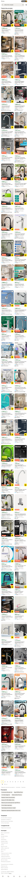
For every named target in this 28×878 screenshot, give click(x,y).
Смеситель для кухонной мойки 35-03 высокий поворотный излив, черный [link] (20, 694)
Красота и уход (4, 846)
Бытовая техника (4, 836)
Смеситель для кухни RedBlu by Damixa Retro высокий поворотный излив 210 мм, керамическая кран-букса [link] (7, 132)
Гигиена (2, 837)
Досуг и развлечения (5, 832)
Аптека (2, 844)
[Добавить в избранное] (12, 11)
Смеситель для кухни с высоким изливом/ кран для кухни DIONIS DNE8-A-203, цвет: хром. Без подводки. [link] (7, 208)
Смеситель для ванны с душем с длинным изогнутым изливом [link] (20, 668)
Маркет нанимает (4, 867)
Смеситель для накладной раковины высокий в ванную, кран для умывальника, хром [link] (7, 56)
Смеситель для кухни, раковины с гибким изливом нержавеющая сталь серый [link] (7, 514)
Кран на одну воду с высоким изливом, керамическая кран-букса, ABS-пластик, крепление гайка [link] (20, 490)
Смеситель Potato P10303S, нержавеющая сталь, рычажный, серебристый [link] (7, 158)
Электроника (3, 839)
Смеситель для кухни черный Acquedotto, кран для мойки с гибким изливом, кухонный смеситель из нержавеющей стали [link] (20, 184)
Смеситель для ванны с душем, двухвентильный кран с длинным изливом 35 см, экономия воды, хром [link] (7, 82)
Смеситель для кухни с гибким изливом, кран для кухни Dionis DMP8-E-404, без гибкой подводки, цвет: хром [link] (7, 566)
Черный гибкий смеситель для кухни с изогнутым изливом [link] (7, 465)
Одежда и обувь (4, 841)
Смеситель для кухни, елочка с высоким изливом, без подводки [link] (20, 414)
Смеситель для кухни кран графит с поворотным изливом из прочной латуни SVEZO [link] (20, 746)
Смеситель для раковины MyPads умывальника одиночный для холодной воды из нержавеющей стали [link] (7, 642)
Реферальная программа (6, 827)
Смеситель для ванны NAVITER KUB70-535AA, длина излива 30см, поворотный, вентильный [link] (6, 721)
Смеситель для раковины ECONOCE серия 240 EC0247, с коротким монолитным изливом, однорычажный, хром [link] (20, 106)
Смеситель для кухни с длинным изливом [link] (19, 616)
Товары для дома (4, 842)
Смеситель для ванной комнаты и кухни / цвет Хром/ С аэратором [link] (19, 285)
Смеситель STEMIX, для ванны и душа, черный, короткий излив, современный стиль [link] (6, 746)
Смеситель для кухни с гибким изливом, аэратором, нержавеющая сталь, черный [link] (7, 184)
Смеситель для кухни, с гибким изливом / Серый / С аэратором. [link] (7, 592)
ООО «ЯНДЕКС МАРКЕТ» (9, 871)
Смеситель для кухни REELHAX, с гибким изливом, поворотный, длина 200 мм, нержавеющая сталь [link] (20, 540)
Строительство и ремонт (6, 858)
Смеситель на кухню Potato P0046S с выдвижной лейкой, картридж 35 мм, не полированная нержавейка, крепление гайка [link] (7, 772)
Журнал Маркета (4, 869)
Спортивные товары (5, 854)
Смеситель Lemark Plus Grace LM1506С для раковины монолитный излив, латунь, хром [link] (20, 362)
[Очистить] (22, 4)
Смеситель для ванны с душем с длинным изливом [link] (7, 439)
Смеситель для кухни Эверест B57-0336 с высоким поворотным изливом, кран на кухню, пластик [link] (20, 465)
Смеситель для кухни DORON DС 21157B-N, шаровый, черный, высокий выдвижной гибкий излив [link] (20, 721)
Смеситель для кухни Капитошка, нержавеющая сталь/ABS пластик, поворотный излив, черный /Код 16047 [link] (7, 694)
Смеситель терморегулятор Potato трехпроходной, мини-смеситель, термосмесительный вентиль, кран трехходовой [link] (20, 514)
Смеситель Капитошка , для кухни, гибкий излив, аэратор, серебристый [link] (20, 566)
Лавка (8, 876)
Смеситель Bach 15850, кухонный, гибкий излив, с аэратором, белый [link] (20, 336)
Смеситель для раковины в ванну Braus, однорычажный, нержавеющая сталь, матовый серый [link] (7, 285)
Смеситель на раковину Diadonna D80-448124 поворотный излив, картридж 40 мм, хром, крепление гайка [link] (19, 82)
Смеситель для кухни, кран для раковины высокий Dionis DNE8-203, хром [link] (20, 388)
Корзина (19, 876)
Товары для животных (5, 856)
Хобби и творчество (5, 848)
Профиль (25, 876)
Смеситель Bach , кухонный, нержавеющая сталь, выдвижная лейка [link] (7, 234)
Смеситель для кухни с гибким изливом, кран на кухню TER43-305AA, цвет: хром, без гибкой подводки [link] (7, 310)
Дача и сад (3, 849)
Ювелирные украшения (5, 861)
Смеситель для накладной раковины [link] (7, 668)
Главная (3, 876)
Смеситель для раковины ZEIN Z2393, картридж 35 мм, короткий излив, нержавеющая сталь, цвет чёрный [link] (20, 158)
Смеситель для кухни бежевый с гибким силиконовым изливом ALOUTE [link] (19, 592)
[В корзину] (12, 25)
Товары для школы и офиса (6, 853)
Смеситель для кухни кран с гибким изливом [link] (7, 490)
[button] (26, 5)
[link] (7, 792)
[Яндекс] (10, 873)
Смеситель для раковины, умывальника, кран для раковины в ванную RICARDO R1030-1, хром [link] (20, 234)
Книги (2, 851)
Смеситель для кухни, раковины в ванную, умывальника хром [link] (6, 106)
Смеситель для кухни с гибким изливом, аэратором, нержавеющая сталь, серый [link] (7, 260)
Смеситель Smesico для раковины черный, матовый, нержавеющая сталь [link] (7, 616)
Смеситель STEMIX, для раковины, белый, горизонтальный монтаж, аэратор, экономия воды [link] (6, 336)
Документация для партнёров (7, 821)
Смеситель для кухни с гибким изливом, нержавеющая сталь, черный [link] (7, 30)
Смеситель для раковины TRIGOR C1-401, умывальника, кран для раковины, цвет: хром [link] (7, 388)
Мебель (2, 834)
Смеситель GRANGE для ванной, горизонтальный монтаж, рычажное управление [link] (19, 56)
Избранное (14, 876)
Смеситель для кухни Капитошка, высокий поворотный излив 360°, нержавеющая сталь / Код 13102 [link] (20, 30)
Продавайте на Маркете (6, 819)
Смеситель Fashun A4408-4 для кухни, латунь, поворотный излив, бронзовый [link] (7, 540)
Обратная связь (4, 866)
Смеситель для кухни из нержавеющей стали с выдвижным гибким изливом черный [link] (20, 642)
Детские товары (4, 859)
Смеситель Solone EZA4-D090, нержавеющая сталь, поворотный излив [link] (20, 132)
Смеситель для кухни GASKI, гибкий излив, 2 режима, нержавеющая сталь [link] (20, 260)
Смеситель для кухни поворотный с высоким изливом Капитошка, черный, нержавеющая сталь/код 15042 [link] (20, 208)
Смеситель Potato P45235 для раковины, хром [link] (20, 439)
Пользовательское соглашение (7, 864)
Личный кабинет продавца (6, 817)
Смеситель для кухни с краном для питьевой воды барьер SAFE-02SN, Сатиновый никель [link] (7, 414)
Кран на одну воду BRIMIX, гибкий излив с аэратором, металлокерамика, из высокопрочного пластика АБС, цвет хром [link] (7, 362)
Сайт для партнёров (5, 822)
